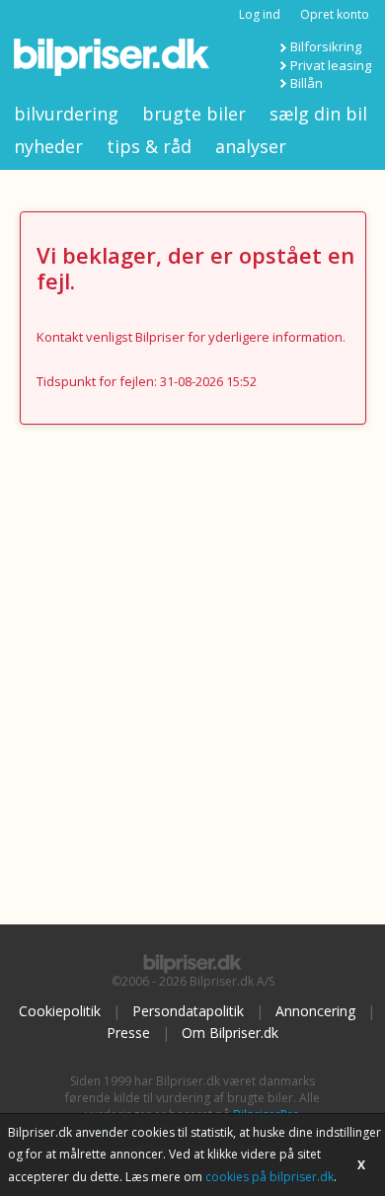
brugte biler (194, 113)
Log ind (259, 14)
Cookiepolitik (60, 1010)
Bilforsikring (325, 46)
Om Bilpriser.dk (230, 1032)
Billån (306, 83)
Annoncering (315, 1010)
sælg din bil (318, 113)
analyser (250, 146)
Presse (128, 1032)
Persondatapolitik (188, 1010)
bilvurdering (66, 113)
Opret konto (334, 14)
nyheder (48, 146)
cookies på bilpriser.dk (269, 1176)
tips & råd (149, 146)
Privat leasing (330, 65)
